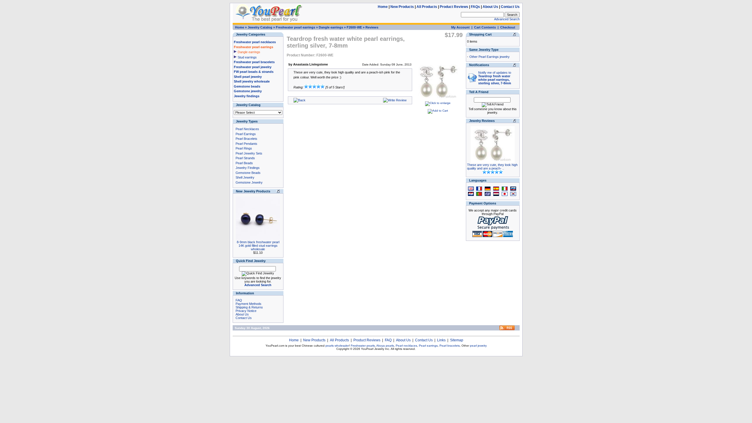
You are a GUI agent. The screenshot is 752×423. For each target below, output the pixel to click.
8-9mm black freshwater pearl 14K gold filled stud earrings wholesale (258, 245)
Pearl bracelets (449, 345)
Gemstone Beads (248, 172)
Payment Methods (248, 304)
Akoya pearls (385, 345)
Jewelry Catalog (260, 27)
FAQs (475, 7)
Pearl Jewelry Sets (249, 153)
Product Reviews (454, 7)
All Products (427, 7)
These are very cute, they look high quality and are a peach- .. (492, 166)
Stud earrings (247, 57)
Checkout (507, 27)
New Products (402, 7)
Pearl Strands (245, 158)
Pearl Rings (244, 148)
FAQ (239, 300)
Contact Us (510, 7)
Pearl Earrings (246, 134)
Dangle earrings (331, 27)
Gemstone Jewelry (249, 182)
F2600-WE (354, 27)
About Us (490, 7)
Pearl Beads (244, 163)
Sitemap (456, 340)
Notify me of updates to (494, 78)
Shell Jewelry (245, 177)
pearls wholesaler (337, 345)
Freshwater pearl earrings (295, 27)
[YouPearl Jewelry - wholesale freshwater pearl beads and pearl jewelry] (507, 329)
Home (383, 7)
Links (441, 340)
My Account (460, 27)
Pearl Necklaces (247, 129)
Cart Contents (485, 27)
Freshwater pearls (363, 345)
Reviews (371, 27)
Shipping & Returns (249, 307)
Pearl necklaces (406, 345)
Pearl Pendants (246, 143)
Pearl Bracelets (246, 138)
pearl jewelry (478, 345)
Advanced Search (507, 19)
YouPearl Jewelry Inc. (375, 348)
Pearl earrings (428, 345)
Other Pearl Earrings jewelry (489, 56)
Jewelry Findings (248, 167)
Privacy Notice (246, 311)
